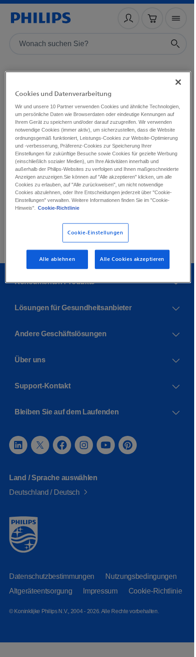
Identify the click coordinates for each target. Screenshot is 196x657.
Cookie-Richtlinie (59, 221)
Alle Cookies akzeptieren (128, 272)
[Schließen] (172, 80)
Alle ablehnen (54, 272)
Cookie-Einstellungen (92, 246)
